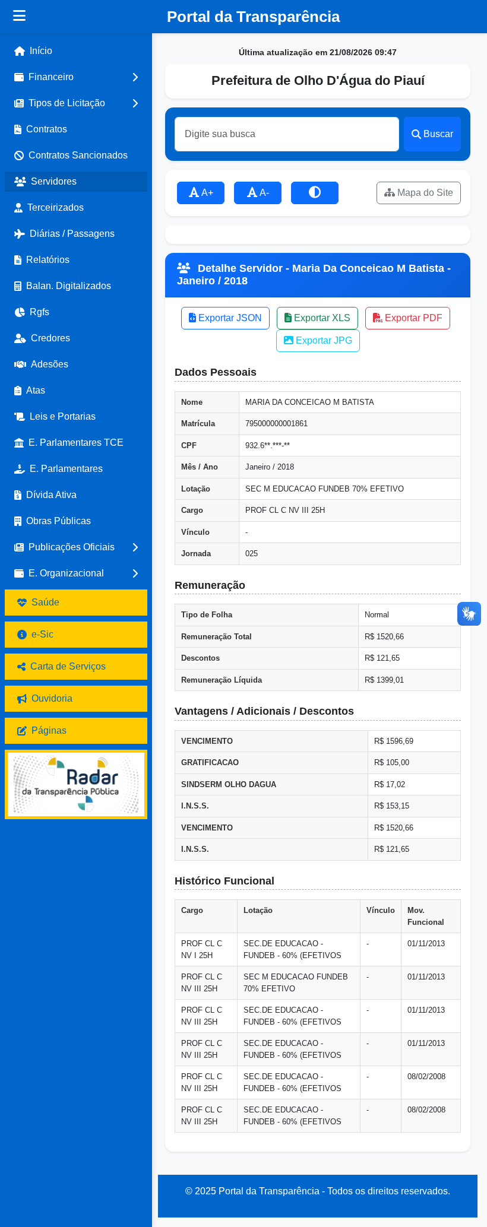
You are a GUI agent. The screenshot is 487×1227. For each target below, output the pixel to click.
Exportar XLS (321, 318)
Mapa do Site (424, 193)
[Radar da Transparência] (76, 784)
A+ (206, 193)
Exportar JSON (229, 318)
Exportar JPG (322, 340)
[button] (76, 77)
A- (263, 193)
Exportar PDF (412, 318)
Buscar (438, 134)
